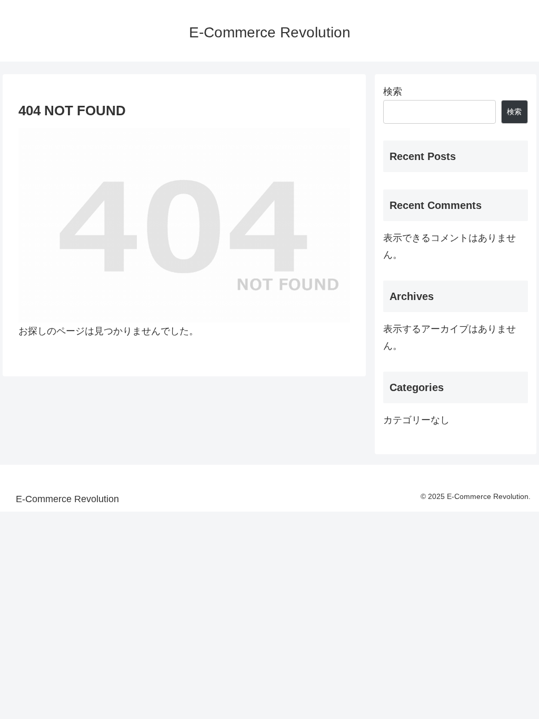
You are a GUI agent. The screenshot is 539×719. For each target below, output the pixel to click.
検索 (392, 91)
